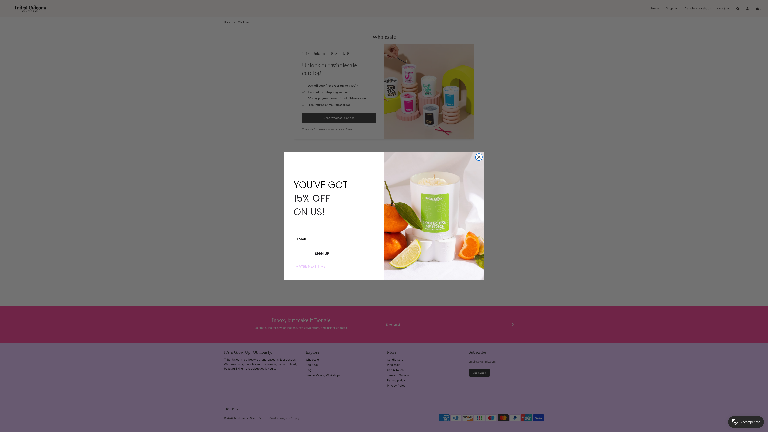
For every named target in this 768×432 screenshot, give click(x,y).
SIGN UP (322, 253)
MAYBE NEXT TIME (310, 266)
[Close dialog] (478, 157)
